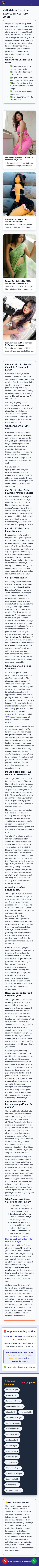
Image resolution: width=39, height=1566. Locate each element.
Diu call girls (10, 1412)
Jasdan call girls (12, 1451)
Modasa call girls (12, 1434)
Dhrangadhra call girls (14, 1406)
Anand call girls (26, 1412)
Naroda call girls (12, 1485)
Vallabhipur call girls (13, 1490)
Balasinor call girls (13, 1401)
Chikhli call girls (12, 1390)
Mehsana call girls (13, 1423)
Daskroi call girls (12, 1479)
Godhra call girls (12, 1440)
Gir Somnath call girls (14, 1417)
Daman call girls (12, 1457)
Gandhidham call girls (14, 1473)
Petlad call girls (11, 1445)
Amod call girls (11, 1395)
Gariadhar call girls (13, 1429)
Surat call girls (11, 1462)
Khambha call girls (13, 1468)
